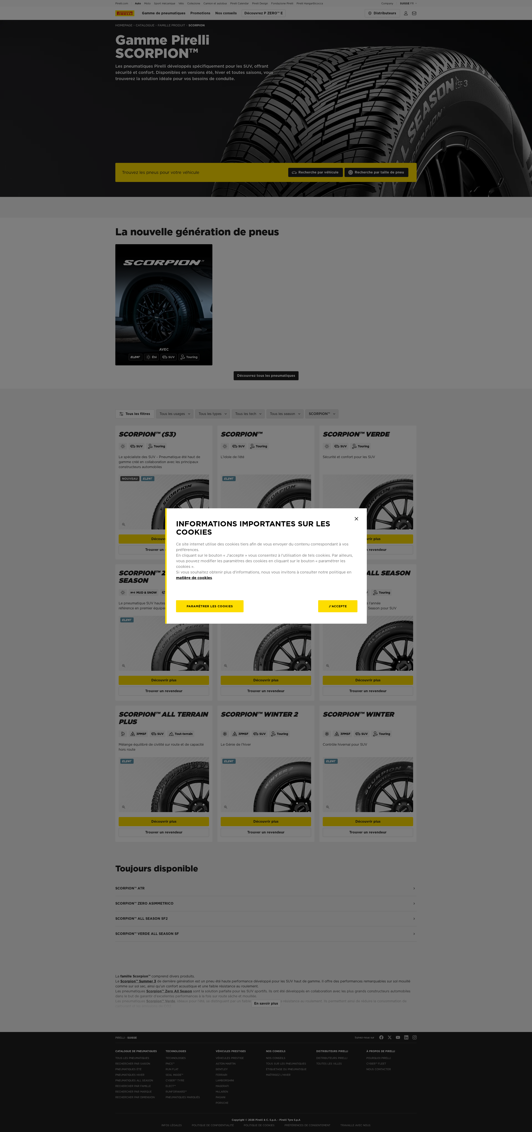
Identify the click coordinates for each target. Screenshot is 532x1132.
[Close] (356, 519)
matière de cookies (194, 578)
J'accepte (338, 606)
